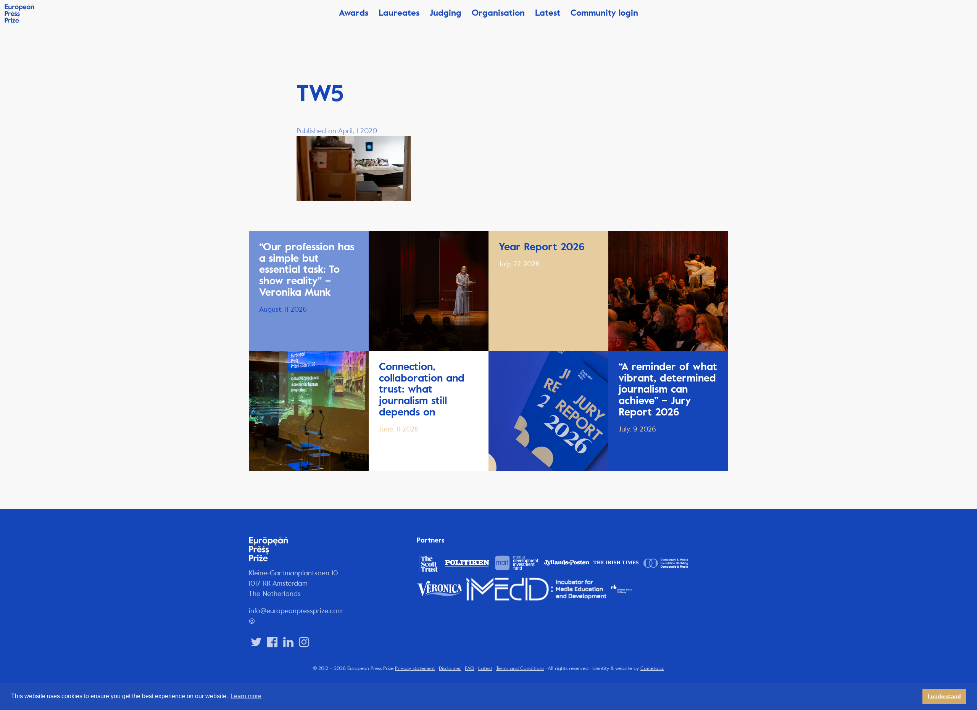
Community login (604, 13)
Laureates (399, 13)
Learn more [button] (246, 696)
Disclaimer (450, 668)
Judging (445, 13)
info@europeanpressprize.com (296, 611)
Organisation (498, 13)
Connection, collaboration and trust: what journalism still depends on (421, 389)
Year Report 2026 (542, 247)
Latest (547, 13)
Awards (353, 13)
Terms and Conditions (520, 668)
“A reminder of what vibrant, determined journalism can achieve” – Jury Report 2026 (668, 389)
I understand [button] (944, 696)
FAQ (469, 668)
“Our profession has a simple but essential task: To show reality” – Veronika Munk (306, 269)
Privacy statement (415, 668)
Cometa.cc (652, 668)
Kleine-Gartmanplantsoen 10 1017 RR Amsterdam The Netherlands (293, 583)
